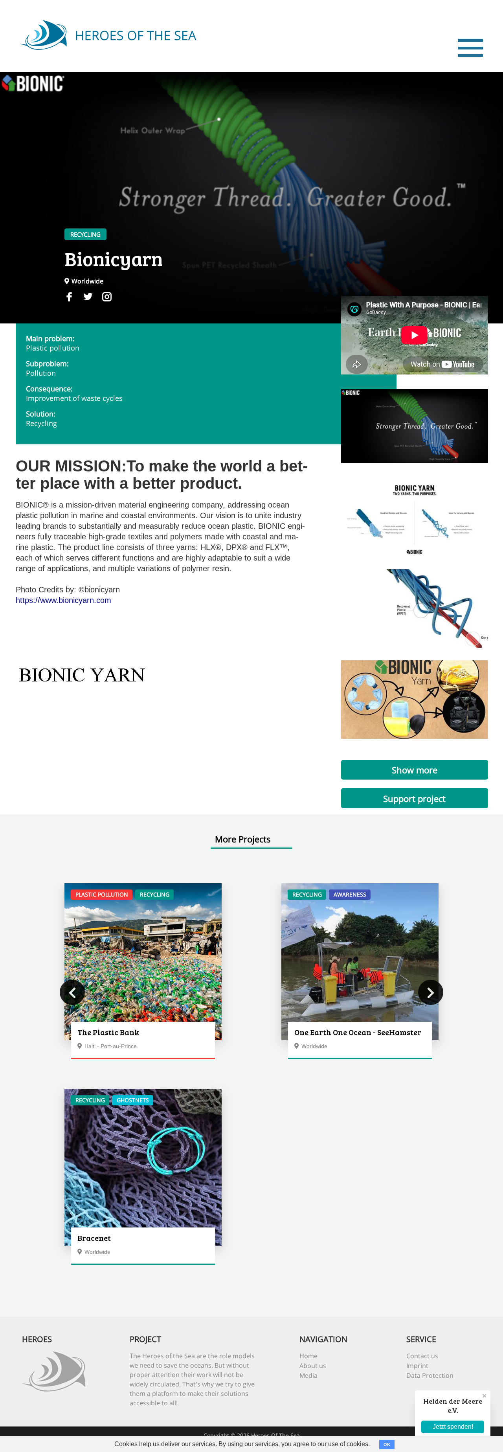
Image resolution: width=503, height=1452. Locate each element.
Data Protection (429, 1375)
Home (308, 1356)
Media (308, 1375)
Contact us (422, 1356)
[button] (72, 992)
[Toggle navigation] (470, 48)
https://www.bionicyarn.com (63, 600)
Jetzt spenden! (453, 1426)
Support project (414, 798)
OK (387, 1444)
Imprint (417, 1365)
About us (312, 1365)
